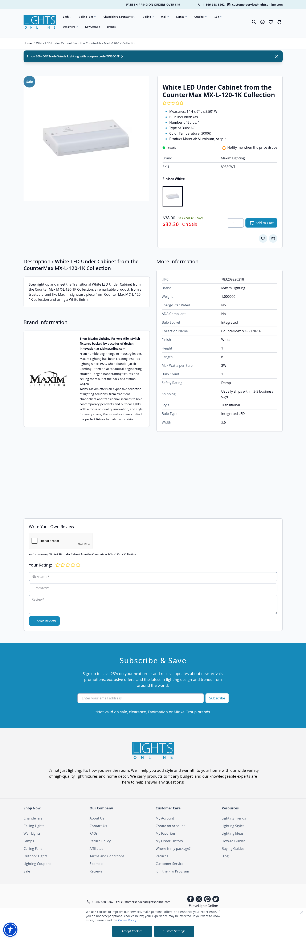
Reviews (96, 871)
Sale (217, 17)
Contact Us (98, 825)
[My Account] (262, 22)
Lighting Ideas (233, 833)
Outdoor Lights (36, 856)
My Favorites (166, 833)
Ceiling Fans (86, 17)
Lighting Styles (233, 825)
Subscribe (217, 698)
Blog (225, 856)
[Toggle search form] (254, 22)
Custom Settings (174, 931)
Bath (66, 17)
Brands (111, 27)
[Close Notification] (276, 56)
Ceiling (147, 17)
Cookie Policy (127, 920)
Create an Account (170, 825)
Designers (69, 27)
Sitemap (96, 863)
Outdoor (199, 17)
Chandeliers (33, 818)
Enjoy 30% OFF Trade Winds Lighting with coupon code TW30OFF (73, 56)
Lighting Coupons (37, 863)
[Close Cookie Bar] (301, 912)
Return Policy (100, 841)
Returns (162, 856)
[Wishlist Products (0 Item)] (271, 22)
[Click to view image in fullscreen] (86, 138)
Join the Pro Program (172, 871)
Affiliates (96, 848)
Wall (163, 17)
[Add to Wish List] (263, 238)
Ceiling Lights (34, 825)
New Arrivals (92, 27)
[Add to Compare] (273, 238)
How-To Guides (233, 841)
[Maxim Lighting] (48, 379)
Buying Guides (233, 848)
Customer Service (170, 863)
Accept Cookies (132, 931)
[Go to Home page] (40, 22)
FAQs (94, 833)
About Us (97, 818)
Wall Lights (32, 833)
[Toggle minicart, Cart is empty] (279, 22)
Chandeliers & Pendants (118, 17)
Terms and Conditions (107, 856)
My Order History (169, 841)
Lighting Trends (234, 818)
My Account (165, 818)
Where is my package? (173, 848)
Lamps (180, 17)
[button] (10, 930)
